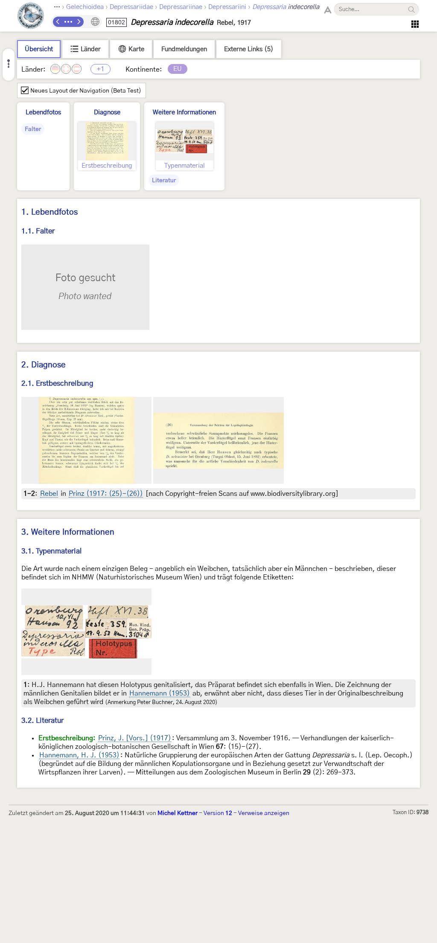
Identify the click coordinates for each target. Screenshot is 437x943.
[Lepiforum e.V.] (30, 17)
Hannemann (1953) (159, 693)
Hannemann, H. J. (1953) (79, 755)
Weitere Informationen (184, 112)
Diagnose (107, 112)
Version (218, 813)
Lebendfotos (43, 112)
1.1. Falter (38, 231)
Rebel (49, 493)
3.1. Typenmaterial (51, 551)
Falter (33, 129)
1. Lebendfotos (49, 212)
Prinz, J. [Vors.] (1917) (134, 738)
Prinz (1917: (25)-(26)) (106, 493)
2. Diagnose (43, 365)
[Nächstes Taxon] (78, 22)
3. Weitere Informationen (67, 532)
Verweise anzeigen (263, 813)
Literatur (164, 180)
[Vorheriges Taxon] (58, 22)
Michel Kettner (177, 813)
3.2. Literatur (42, 720)
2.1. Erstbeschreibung (57, 383)
